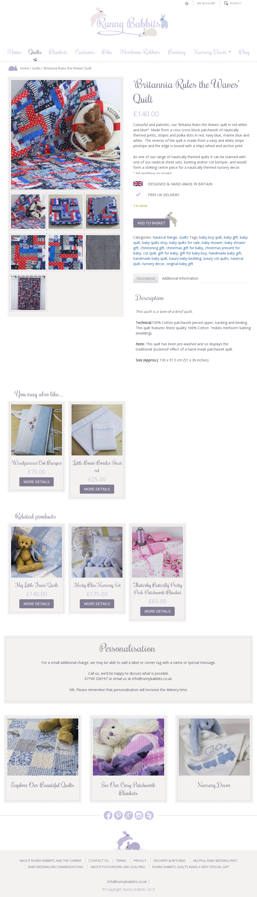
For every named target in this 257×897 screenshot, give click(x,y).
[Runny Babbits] (128, 22)
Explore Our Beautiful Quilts (42, 785)
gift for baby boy (193, 253)
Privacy (140, 860)
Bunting (177, 52)
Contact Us (99, 860)
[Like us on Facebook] (108, 815)
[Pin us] (118, 815)
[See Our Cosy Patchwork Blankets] (128, 746)
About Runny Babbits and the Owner (50, 860)
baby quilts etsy (154, 242)
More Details (36, 482)
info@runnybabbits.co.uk (127, 881)
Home (14, 52)
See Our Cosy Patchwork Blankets (128, 789)
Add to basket (151, 223)
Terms (121, 860)
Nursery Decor (210, 52)
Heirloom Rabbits (140, 52)
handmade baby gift (225, 253)
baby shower (212, 242)
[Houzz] (149, 815)
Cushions (85, 52)
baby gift (231, 237)
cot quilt (149, 253)
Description (146, 278)
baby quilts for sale (184, 242)
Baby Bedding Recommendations (55, 867)
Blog (244, 52)
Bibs (107, 52)
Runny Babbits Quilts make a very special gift (190, 867)
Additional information (180, 278)
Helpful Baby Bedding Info (215, 860)
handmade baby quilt (150, 258)
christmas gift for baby (184, 247)
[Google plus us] (128, 815)
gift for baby (168, 253)
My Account (206, 3)
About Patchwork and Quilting (118, 867)
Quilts (35, 52)
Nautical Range (165, 237)
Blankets (58, 52)
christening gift (152, 247)
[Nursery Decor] (214, 746)
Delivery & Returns (170, 860)
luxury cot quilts (216, 258)
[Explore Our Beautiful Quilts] (42, 746)
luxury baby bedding (185, 258)
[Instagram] (139, 815)
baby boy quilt (210, 237)
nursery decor (153, 263)
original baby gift (179, 263)
